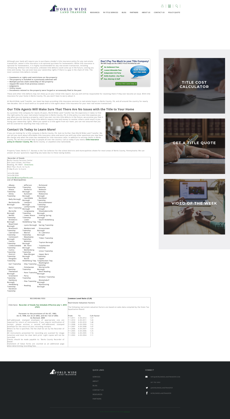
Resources (94, 12)
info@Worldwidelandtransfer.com (165, 377)
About (96, 381)
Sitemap (127, 412)
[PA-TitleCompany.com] (68, 9)
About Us (146, 12)
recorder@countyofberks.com (20, 178)
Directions (28, 165)
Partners (134, 12)
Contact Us (159, 12)
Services (96, 377)
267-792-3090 (155, 382)
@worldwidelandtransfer (162, 388)
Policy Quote (174, 12)
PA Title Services (110, 12)
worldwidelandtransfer (161, 393)
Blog (124, 12)
